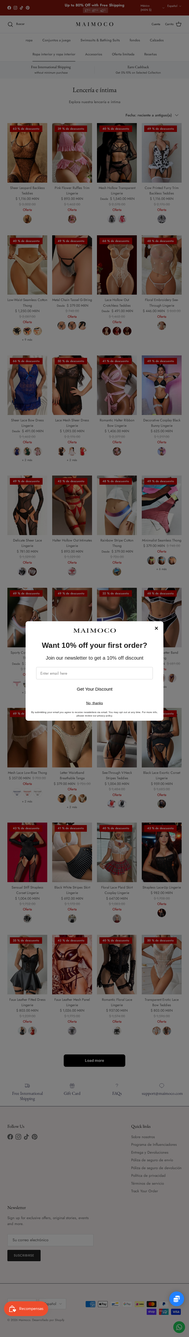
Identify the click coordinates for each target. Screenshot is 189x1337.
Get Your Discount (94, 689)
